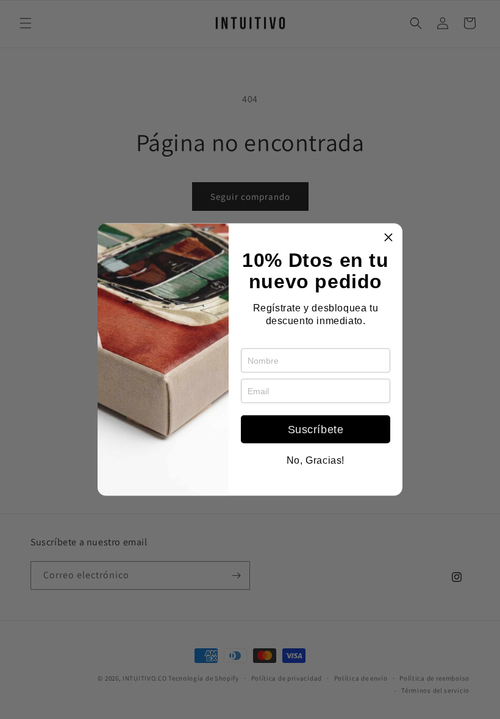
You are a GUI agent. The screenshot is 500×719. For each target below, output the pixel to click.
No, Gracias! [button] (316, 461)
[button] (388, 238)
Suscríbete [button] (316, 429)
